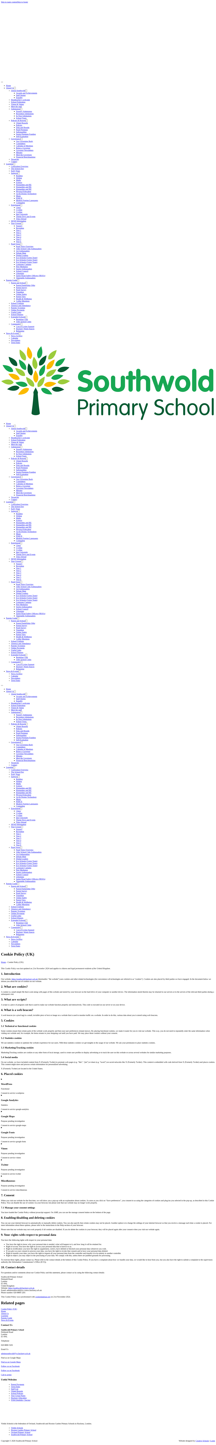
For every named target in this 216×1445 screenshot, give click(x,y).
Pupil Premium (22, 130)
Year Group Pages (18, 1396)
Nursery (19, 226)
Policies (19, 125)
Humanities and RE (24, 185)
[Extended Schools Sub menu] (26, 317)
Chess (18, 207)
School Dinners (17, 314)
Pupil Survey (21, 290)
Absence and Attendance (21, 306)
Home (8, 86)
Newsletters (15, 340)
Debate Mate (21, 253)
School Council (22, 271)
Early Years (15, 171)
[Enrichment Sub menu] (21, 205)
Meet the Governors (24, 155)
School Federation (18, 102)
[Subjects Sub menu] (19, 173)
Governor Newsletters (24, 150)
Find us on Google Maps (11, 1362)
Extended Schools (18, 317)
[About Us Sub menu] (15, 88)
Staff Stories (21, 95)
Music (18, 196)
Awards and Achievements (26, 93)
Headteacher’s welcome (20, 100)
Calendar (14, 338)
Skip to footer (22, 2)
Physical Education (23, 191)
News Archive (16, 336)
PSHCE (19, 198)
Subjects (14, 173)
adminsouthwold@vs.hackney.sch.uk (15, 1353)
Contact (14, 161)
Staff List (14, 1389)
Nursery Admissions (24, 111)
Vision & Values (17, 104)
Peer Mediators (22, 267)
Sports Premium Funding (26, 134)
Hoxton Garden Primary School (23, 1430)
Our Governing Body (24, 141)
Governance (16, 139)
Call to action (6, 1375)
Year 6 (18, 242)
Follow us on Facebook (10, 1366)
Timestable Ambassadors (26, 278)
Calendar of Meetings (24, 146)
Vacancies (15, 159)
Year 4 (18, 237)
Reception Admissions (25, 114)
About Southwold (18, 91)
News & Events (12, 333)
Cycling (19, 210)
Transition (20, 292)
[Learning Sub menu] (14, 164)
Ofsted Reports (22, 123)
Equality (19, 98)
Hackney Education (19, 1398)
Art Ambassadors (23, 251)
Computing (20, 203)
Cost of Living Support (25, 326)
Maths (18, 180)
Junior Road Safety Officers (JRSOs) (30, 276)
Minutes (19, 153)
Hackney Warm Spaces (25, 329)
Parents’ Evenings (18, 308)
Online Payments (17, 310)
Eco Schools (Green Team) (26, 258)
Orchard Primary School (20, 1432)
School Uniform (17, 303)
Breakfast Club (22, 319)
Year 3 (18, 235)
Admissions (15, 109)
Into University (22, 214)
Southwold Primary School (21, 1435)
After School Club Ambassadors (29, 249)
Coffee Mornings (23, 301)
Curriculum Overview (19, 166)
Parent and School (18, 283)
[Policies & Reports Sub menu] (27, 120)
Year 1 (18, 230)
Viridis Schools (17, 1428)
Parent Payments (17, 1384)
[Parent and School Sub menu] (26, 283)
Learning (9, 164)
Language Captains (23, 264)
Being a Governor (23, 148)
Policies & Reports (18, 120)
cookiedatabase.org (42, 1297)
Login (212, 1441)
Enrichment (15, 205)
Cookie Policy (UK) (9, 1309)
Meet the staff (16, 106)
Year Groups (16, 223)
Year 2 (18, 233)
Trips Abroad (21, 219)
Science (19, 182)
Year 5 (18, 239)
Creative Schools (202, 1441)
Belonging (20, 331)
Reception (20, 228)
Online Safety (21, 294)
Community (15, 324)
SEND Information (18, 221)
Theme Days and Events (25, 216)
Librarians (20, 273)
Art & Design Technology (26, 194)
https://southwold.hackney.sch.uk (25, 979)
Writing (19, 178)
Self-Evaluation (22, 136)
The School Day (17, 169)
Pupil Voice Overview (25, 246)
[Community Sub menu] (21, 324)
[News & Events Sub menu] (19, 333)
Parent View (21, 297)
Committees (20, 144)
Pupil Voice (15, 244)
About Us (10, 88)
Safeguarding (21, 132)
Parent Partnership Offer (25, 285)
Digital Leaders (22, 255)
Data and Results (22, 127)
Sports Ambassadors (24, 269)
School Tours (21, 118)
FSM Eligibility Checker (20, 1400)
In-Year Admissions (24, 116)
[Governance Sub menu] (22, 139)
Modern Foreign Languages (27, 200)
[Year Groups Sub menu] (22, 223)
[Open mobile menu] (2, 685)
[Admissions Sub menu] (21, 109)
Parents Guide (11, 280)
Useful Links (16, 312)
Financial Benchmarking (25, 157)
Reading (19, 176)
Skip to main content (9, 2)
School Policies (17, 1393)
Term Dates (15, 343)
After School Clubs (23, 322)
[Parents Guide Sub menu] (18, 280)
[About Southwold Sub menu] (26, 90)
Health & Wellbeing (24, 299)
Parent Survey (21, 288)
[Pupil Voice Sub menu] (21, 244)
